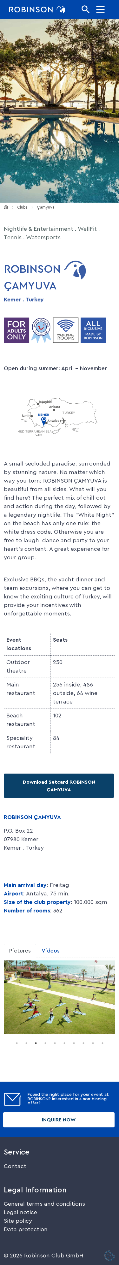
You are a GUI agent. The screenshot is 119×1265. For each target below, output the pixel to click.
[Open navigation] (100, 9)
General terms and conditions (44, 1204)
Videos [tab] (51, 950)
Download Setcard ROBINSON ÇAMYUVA (59, 786)
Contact (15, 1166)
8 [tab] (83, 1043)
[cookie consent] (110, 1256)
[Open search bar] (85, 9)
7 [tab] (74, 1043)
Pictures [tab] (20, 950)
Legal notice (20, 1212)
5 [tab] (55, 1043)
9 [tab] (93, 1043)
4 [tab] (45, 1043)
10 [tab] (102, 1043)
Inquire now (59, 1119)
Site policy (18, 1221)
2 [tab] (26, 1043)
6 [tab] (64, 1043)
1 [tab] (17, 1043)
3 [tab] (36, 1043)
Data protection (26, 1229)
